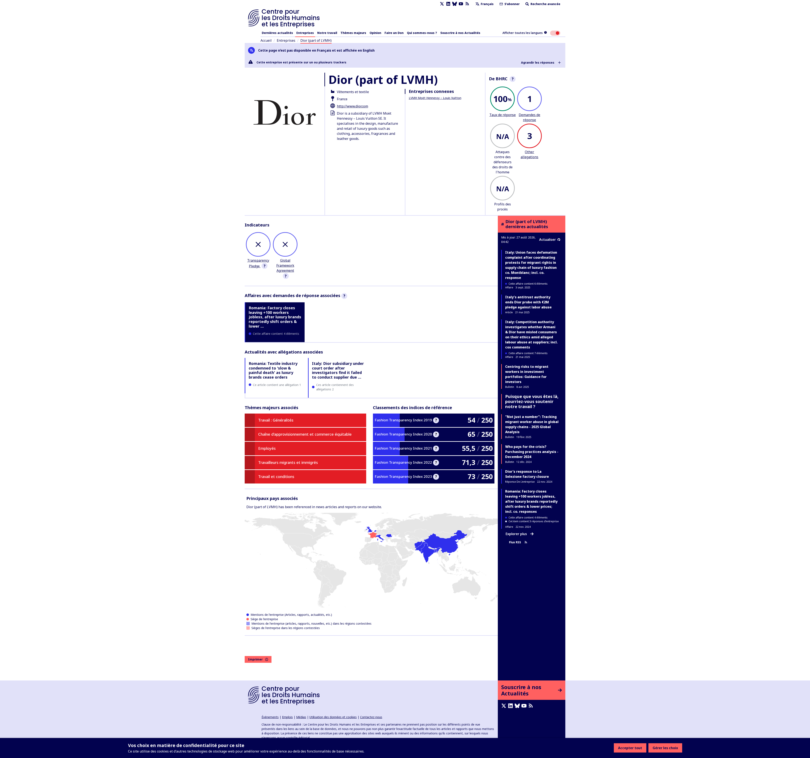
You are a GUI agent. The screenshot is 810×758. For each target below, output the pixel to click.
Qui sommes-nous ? (422, 33)
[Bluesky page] (454, 4)
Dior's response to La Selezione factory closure (527, 474)
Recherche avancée (545, 4)
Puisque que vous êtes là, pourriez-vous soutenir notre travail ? (532, 401)
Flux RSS (515, 542)
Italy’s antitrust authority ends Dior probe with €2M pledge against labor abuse (528, 302)
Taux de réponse (502, 114)
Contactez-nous (371, 717)
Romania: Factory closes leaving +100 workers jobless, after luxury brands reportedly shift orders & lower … (275, 316)
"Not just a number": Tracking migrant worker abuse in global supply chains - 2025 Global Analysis (532, 424)
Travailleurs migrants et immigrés (288, 462)
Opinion (375, 33)
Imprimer (255, 659)
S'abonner (512, 4)
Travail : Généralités (275, 420)
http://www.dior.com (352, 106)
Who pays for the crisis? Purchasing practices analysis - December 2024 (531, 451)
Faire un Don (394, 33)
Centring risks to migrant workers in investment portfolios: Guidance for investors (526, 374)
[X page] (441, 4)
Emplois (287, 717)
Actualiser (547, 239)
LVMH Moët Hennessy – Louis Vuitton (435, 98)
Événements (270, 717)
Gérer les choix (665, 748)
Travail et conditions (276, 476)
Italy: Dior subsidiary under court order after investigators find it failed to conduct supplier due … (338, 370)
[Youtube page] (460, 4)
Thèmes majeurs (353, 33)
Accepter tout (630, 748)
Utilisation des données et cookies (333, 717)
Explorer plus (516, 534)
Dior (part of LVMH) (316, 40)
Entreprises (305, 33)
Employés (267, 448)
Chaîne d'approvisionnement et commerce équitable (305, 434)
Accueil (266, 40)
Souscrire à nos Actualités (460, 33)
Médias (301, 717)
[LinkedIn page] (448, 4)
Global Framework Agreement (285, 265)
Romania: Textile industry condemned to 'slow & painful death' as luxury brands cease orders (273, 370)
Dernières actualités (277, 33)
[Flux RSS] (467, 4)
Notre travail (327, 33)
